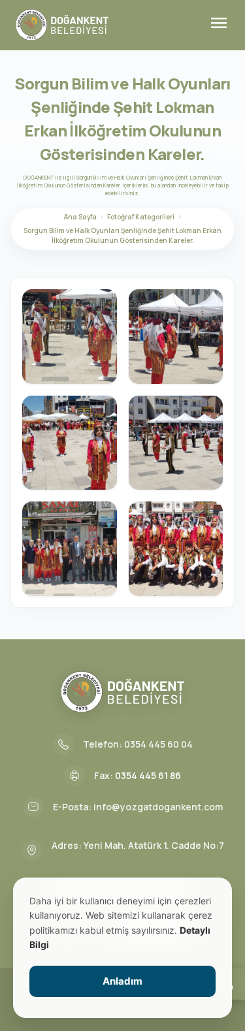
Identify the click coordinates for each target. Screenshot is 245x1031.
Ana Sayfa (80, 216)
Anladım (122, 981)
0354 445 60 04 (158, 744)
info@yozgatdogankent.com (158, 807)
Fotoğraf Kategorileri (140, 216)
